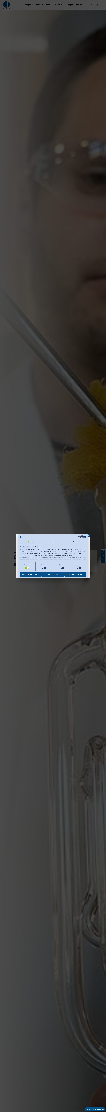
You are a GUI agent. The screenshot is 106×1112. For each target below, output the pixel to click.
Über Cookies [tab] (76, 541)
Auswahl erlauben (53, 574)
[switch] (44, 568)
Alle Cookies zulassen (75, 574)
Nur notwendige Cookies (30, 574)
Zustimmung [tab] (29, 541)
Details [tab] (53, 541)
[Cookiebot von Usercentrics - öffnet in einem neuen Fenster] (79, 536)
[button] (88, 535)
